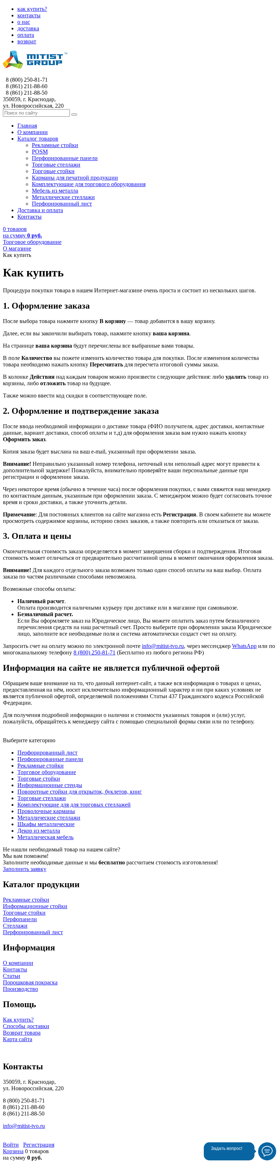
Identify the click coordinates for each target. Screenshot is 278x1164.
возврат (26, 41)
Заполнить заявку (24, 869)
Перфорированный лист (47, 752)
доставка (28, 28)
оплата (25, 35)
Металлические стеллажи (48, 818)
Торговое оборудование (46, 772)
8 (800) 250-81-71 (94, 652)
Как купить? (18, 1020)
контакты (29, 15)
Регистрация (38, 1145)
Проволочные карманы (46, 811)
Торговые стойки (38, 779)
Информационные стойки (35, 906)
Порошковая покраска (30, 982)
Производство (20, 989)
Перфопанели (20, 919)
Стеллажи (15, 926)
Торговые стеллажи (41, 798)
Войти (11, 1145)
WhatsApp (244, 646)
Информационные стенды (49, 785)
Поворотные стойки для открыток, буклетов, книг (79, 792)
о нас (23, 22)
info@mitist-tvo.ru (163, 646)
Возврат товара (22, 1033)
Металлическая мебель (45, 837)
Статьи (11, 976)
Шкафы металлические (46, 824)
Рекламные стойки (40, 766)
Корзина (13, 1151)
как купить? (32, 9)
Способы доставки (26, 1026)
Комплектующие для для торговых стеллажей (74, 805)
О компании (18, 963)
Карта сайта (17, 1039)
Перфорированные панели (50, 759)
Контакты (15, 969)
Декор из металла (38, 831)
